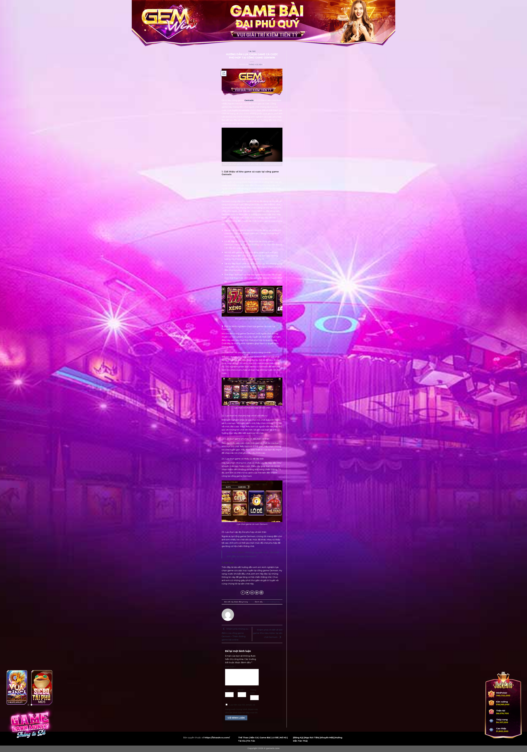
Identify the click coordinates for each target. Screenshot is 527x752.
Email (241, 690)
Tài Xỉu (242, 741)
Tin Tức (252, 51)
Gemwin (248, 100)
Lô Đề (275, 737)
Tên (227, 690)
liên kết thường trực (271, 602)
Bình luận (230, 667)
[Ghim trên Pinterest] (257, 592)
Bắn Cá (254, 737)
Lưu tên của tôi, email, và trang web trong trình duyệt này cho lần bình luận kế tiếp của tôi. (241, 709)
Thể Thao (243, 737)
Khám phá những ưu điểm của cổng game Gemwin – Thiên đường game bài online (235, 634)
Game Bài (265, 737)
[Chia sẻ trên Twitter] (247, 592)
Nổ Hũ (283, 737)
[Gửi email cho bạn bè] (252, 592)
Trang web (253, 691)
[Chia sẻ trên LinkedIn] (261, 592)
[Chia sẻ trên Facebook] (243, 592)
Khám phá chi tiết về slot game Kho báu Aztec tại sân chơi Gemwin (267, 633)
